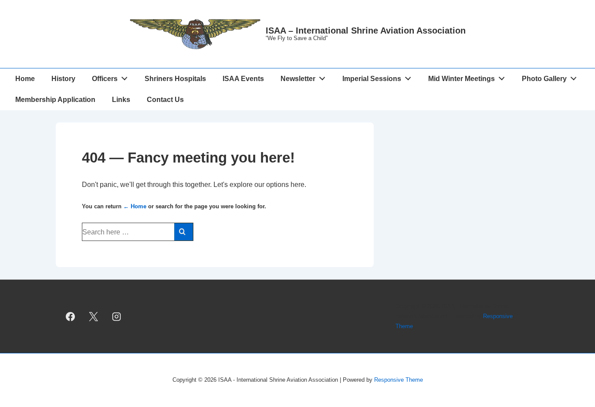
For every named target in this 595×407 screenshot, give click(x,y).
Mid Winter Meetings (461, 78)
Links (121, 99)
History (63, 78)
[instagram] (116, 316)
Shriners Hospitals (175, 78)
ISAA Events (243, 78)
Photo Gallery (544, 78)
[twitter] (93, 316)
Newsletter (298, 78)
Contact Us (165, 99)
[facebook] (70, 316)
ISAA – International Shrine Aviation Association (366, 30)
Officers (105, 78)
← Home (134, 206)
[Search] (183, 232)
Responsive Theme (398, 379)
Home (25, 78)
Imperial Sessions (371, 78)
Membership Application (55, 99)
